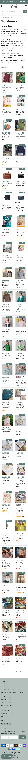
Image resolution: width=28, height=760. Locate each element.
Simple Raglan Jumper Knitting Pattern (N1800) (6, 406)
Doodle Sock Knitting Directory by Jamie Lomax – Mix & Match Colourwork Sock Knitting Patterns (21, 482)
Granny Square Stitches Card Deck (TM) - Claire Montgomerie (20, 260)
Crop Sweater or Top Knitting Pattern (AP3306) (21, 333)
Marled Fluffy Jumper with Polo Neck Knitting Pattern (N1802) (6, 309)
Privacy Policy (5, 752)
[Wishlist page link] (2, 14)
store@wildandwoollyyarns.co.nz (11, 689)
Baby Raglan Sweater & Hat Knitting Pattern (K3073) (20, 432)
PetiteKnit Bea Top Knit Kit (6, 89)
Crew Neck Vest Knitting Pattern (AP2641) (6, 357)
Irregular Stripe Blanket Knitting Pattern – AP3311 (6, 614)
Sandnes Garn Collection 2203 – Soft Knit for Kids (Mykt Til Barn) (20, 565)
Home (2, 17)
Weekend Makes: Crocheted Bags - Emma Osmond (20, 112)
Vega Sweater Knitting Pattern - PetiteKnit (20, 161)
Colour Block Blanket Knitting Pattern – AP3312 (21, 589)
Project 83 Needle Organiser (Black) (6, 208)
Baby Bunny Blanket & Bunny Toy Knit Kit (21, 382)
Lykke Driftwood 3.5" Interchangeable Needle (6, 539)
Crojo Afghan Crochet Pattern (20, 660)
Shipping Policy (20, 752)
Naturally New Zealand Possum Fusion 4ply (20, 511)
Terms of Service (14, 753)
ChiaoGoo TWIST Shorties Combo (6, 507)
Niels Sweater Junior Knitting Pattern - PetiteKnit (7, 161)
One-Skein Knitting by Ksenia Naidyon (6, 111)
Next (20, 671)
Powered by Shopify (14, 757)
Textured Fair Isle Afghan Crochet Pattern (6, 638)
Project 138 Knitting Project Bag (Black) (21, 184)
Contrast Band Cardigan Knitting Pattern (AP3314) (20, 308)
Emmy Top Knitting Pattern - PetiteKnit (20, 135)
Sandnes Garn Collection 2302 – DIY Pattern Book (20, 537)
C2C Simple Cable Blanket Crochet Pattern (6, 661)
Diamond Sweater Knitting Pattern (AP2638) (6, 380)
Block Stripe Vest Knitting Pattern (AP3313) (6, 333)
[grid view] (22, 67)
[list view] (25, 67)
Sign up (22, 737)
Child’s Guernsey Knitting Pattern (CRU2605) (6, 284)
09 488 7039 (7, 687)
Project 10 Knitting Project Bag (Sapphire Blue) (20, 209)
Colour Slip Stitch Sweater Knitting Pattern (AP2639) (20, 357)
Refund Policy (13, 752)
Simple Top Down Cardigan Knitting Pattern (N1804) (20, 284)
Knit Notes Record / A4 (20, 457)
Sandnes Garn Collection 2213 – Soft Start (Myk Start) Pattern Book (7, 565)
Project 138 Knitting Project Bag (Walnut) (7, 185)
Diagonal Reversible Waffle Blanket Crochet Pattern (21, 638)
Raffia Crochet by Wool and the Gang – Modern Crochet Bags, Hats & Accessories (21, 234)
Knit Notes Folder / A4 (6, 481)
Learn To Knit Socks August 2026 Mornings (20, 614)
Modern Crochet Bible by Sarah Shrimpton (6, 232)
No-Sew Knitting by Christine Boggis (20, 88)
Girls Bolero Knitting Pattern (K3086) (7, 430)
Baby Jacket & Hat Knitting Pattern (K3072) (6, 456)
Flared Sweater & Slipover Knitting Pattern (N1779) (20, 406)
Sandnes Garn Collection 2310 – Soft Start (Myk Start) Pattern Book (7, 590)
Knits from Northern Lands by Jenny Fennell (7, 259)
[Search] (25, 11)
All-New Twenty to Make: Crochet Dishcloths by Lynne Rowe (7, 137)
